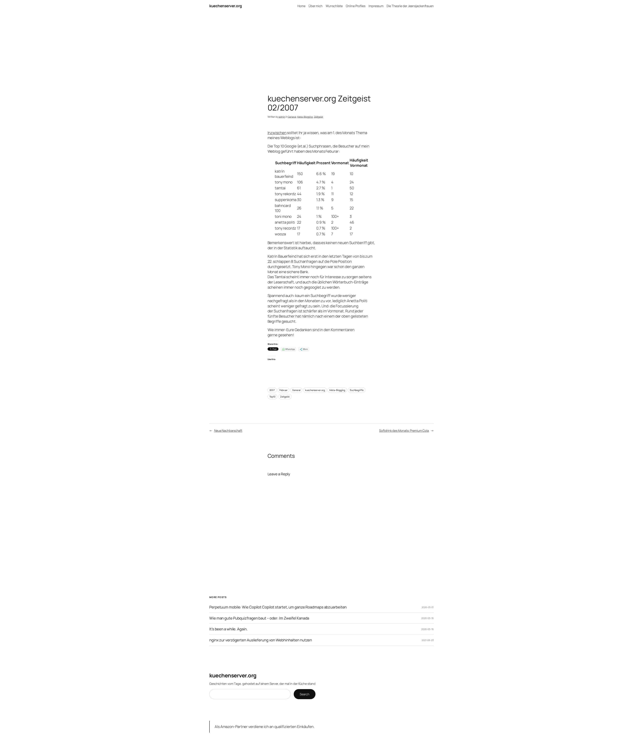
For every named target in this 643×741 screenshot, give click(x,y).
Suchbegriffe (357, 390)
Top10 (272, 396)
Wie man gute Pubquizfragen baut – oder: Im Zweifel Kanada (259, 618)
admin (282, 116)
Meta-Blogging (305, 116)
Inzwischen (277, 132)
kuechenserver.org (225, 5)
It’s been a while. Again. (228, 629)
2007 (272, 390)
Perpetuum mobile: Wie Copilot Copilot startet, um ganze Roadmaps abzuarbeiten (278, 607)
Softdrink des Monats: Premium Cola (404, 430)
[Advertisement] (321, 47)
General (292, 116)
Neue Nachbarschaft (228, 430)
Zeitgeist (318, 116)
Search (304, 694)
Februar (283, 390)
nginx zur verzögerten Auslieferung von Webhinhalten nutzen (260, 640)
